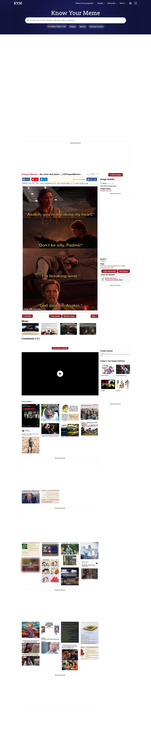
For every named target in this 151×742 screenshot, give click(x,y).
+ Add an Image (115, 175)
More (122, 3)
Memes (82, 27)
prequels (103, 268)
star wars (103, 266)
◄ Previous (27, 316)
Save (36, 179)
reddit (123, 266)
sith (112, 268)
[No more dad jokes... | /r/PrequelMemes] (60, 248)
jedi (108, 268)
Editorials (111, 3)
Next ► (94, 316)
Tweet (44, 179)
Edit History (124, 271)
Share (27, 179)
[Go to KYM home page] (18, 4)
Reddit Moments (111, 278)
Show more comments (60, 348)
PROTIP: (25, 183)
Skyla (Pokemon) (121, 375)
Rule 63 (118, 390)
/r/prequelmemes (114, 266)
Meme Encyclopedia (84, 3)
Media (100, 3)
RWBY (103, 390)
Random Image (69, 316)
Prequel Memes (30, 174)
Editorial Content (96, 27)
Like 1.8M (92, 179)
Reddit (102, 261)
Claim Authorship (109, 271)
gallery (55, 183)
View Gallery (55, 316)
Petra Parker (105, 375)
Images (72, 27)
